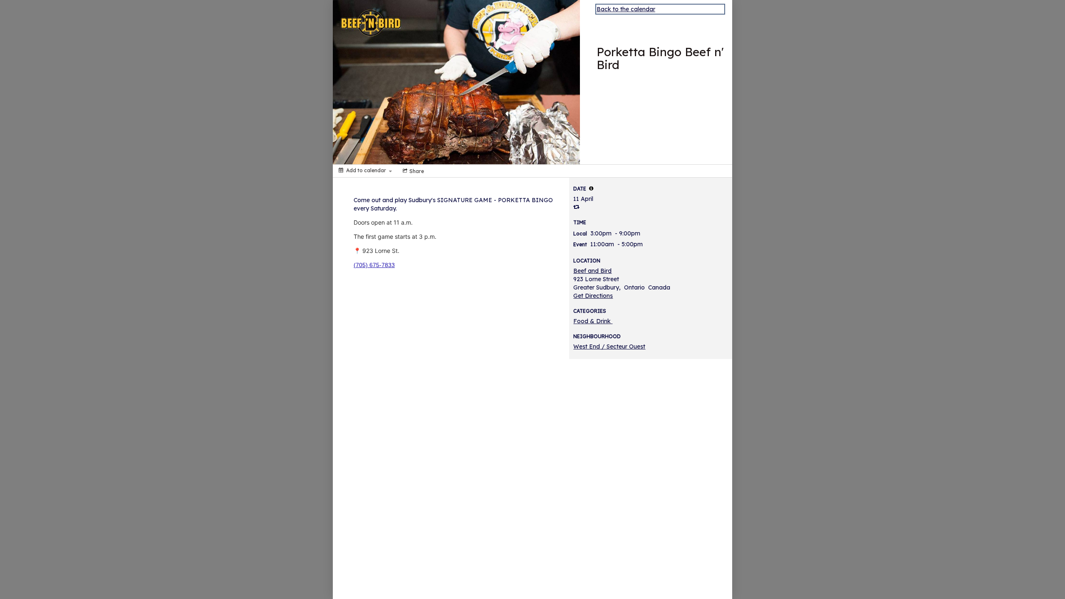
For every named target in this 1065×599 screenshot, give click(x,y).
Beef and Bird (592, 271)
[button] (591, 188)
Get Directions (593, 296)
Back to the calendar (626, 9)
